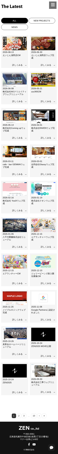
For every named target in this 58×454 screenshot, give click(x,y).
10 (34, 416)
